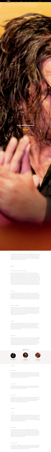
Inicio (12, 1)
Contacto (34, 1)
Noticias (30, 1)
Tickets (25, 129)
